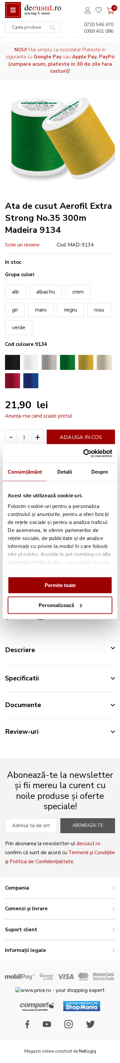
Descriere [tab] (20, 649)
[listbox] (60, 308)
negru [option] (70, 310)
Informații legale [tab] (25, 950)
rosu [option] (99, 310)
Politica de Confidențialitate (41, 861)
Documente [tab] (23, 704)
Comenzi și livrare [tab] (26, 908)
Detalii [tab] (64, 472)
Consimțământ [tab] (25, 472)
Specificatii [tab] (22, 678)
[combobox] (32, 27)
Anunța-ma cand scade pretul (38, 416)
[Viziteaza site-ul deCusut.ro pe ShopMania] (82, 1009)
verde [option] (18, 327)
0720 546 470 (98, 24)
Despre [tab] (99, 472)
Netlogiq (87, 1051)
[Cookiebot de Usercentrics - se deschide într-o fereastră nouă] (84, 453)
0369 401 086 (98, 31)
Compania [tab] (17, 888)
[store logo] (42, 10)
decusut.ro (88, 843)
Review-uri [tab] (22, 731)
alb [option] (15, 292)
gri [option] (15, 310)
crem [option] (78, 292)
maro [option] (41, 310)
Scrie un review (22, 244)
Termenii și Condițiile (91, 852)
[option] (12, 362)
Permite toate (60, 585)
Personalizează (56, 605)
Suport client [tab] (21, 929)
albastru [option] (45, 292)
